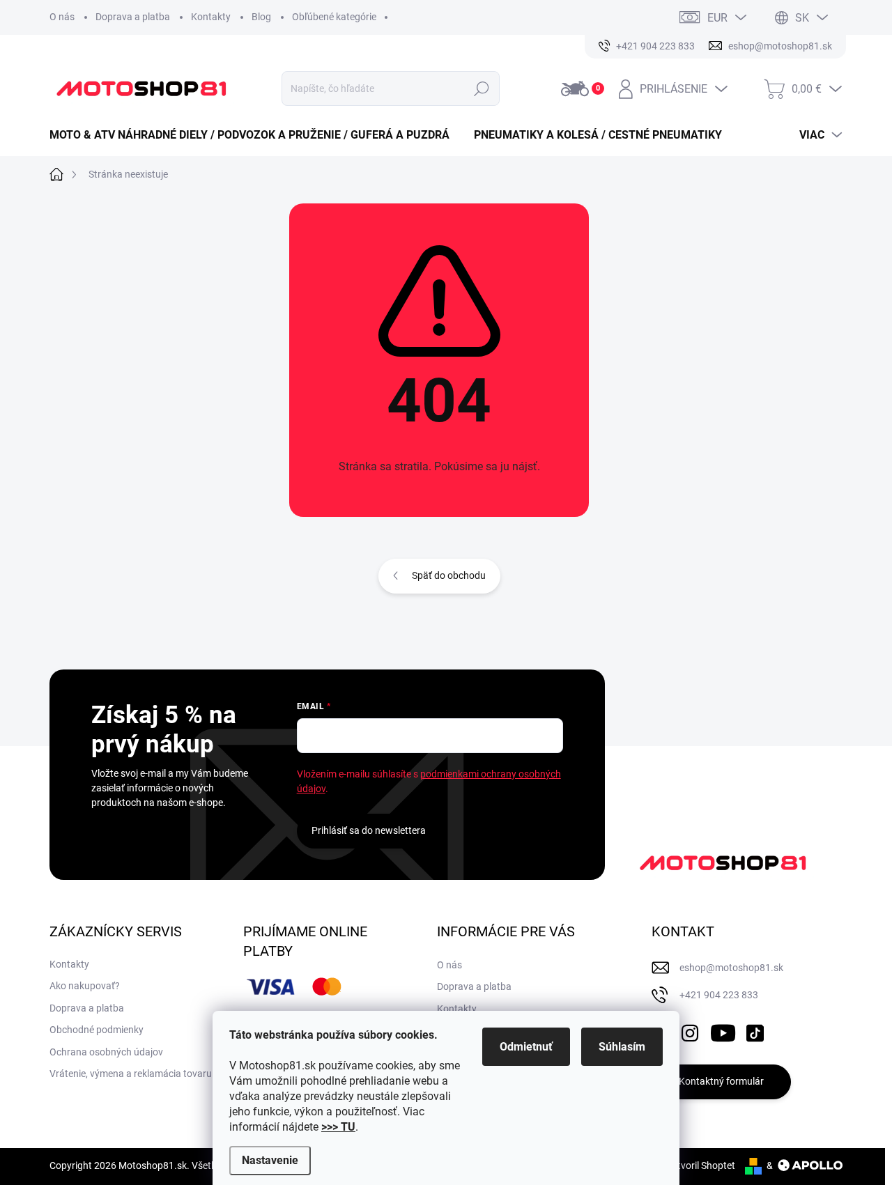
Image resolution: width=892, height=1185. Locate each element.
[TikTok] (754, 1030)
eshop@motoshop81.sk (731, 967)
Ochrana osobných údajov (106, 1052)
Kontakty (211, 16)
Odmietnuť (526, 1046)
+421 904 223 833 (718, 994)
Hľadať (482, 88)
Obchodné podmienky (96, 1029)
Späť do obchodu (449, 575)
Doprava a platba (132, 16)
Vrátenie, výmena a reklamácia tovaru (130, 1073)
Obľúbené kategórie (334, 16)
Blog (261, 16)
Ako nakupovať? (84, 985)
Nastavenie (270, 1160)
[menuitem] (254, 135)
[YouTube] (723, 1030)
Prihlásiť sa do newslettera (369, 830)
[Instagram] (689, 1030)
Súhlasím (622, 1046)
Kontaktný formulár (721, 1081)
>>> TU (338, 1126)
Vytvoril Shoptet (700, 1165)
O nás (62, 16)
